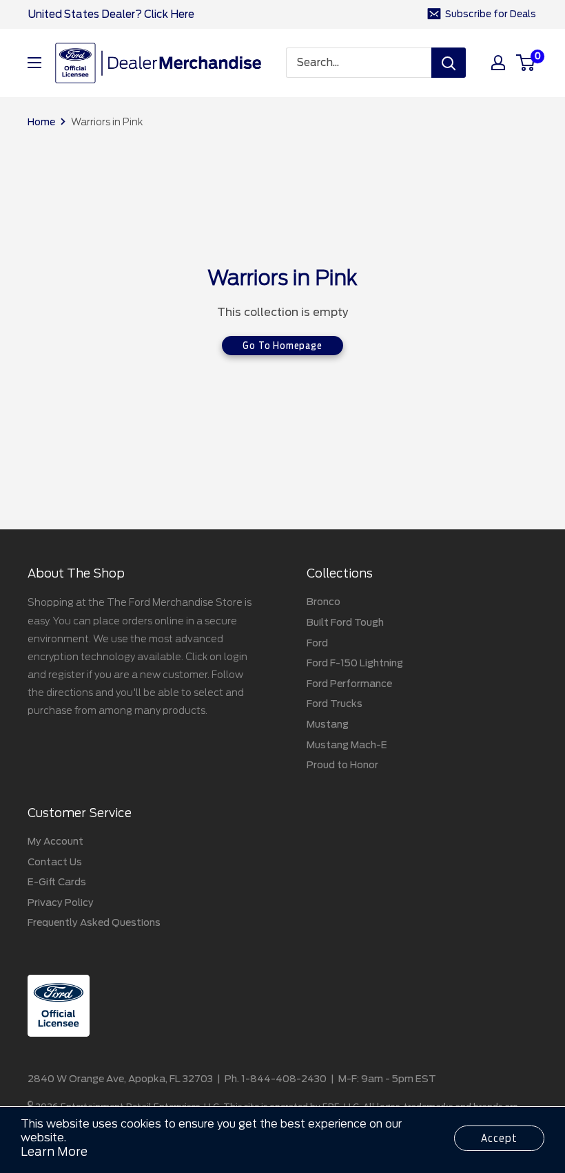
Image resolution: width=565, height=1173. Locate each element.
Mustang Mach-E (347, 744)
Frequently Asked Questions (94, 922)
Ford (317, 642)
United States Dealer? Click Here (111, 14)
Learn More (54, 1152)
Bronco (323, 601)
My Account (55, 841)
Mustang (328, 724)
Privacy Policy (61, 902)
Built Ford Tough (345, 622)
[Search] (448, 62)
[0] (526, 62)
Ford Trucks (334, 703)
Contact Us (55, 861)
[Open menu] (34, 62)
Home (41, 121)
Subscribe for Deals (490, 14)
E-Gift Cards (57, 881)
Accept (499, 1138)
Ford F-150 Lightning (355, 662)
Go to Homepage (282, 345)
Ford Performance (349, 683)
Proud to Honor (342, 764)
